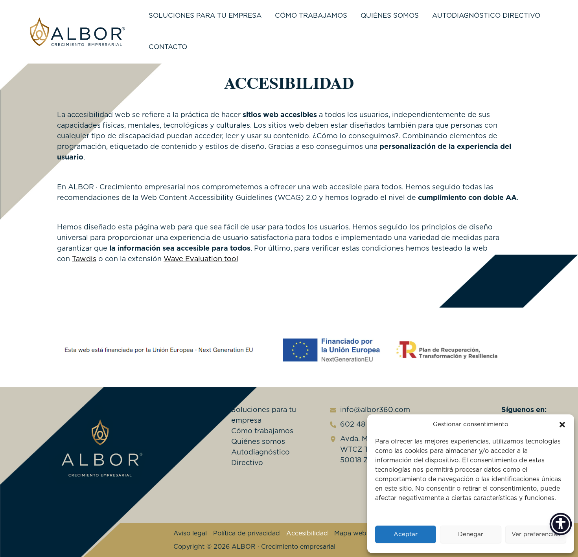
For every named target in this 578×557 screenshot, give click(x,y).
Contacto (168, 47)
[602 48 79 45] (357, 425)
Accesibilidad (307, 533)
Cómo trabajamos (311, 15)
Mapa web (350, 533)
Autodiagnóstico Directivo (486, 15)
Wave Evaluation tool (201, 259)
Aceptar (406, 534)
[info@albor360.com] (369, 410)
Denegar (470, 534)
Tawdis (84, 259)
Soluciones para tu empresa (205, 15)
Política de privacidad (246, 533)
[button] (562, 425)
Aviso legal (190, 533)
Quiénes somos (390, 15)
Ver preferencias (536, 534)
